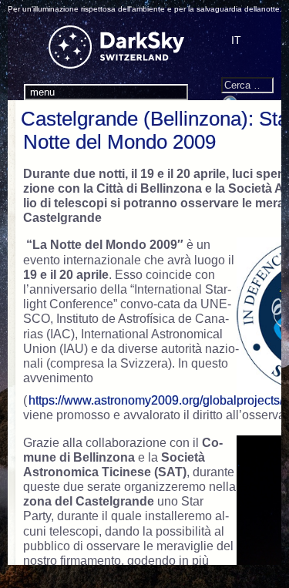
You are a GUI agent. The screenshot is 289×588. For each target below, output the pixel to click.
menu (42, 92)
